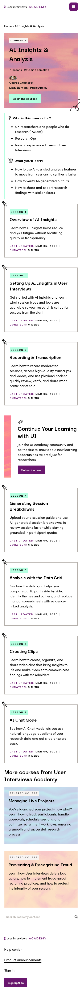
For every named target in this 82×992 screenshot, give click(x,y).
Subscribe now (31, 470)
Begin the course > (25, 98)
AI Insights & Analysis (29, 26)
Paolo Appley (38, 87)
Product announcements (22, 960)
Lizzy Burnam (18, 87)
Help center (13, 949)
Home (8, 26)
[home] (25, 7)
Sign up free (16, 982)
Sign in (9, 970)
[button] (73, 7)
